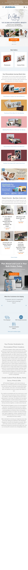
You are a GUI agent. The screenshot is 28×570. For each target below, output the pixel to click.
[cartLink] (24, 7)
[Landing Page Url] (14, 27)
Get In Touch (14, 274)
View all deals (14, 257)
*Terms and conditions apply (14, 331)
